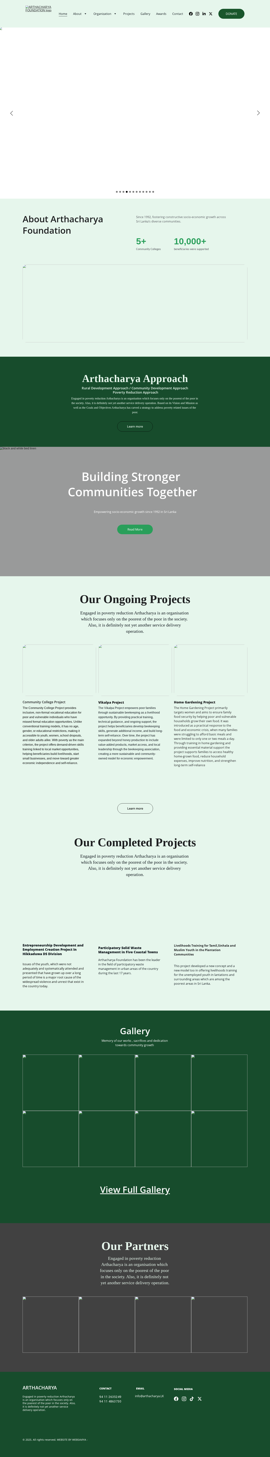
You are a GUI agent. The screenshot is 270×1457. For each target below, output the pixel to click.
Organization (102, 14)
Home (63, 14)
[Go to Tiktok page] (192, 1399)
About (77, 14)
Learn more (135, 426)
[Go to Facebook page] (192, 14)
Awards (161, 14)
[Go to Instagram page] (199, 14)
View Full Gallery (135, 1189)
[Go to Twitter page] (211, 14)
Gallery (145, 14)
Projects (129, 14)
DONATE (231, 14)
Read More (135, 529)
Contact (177, 14)
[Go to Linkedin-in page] (205, 14)
